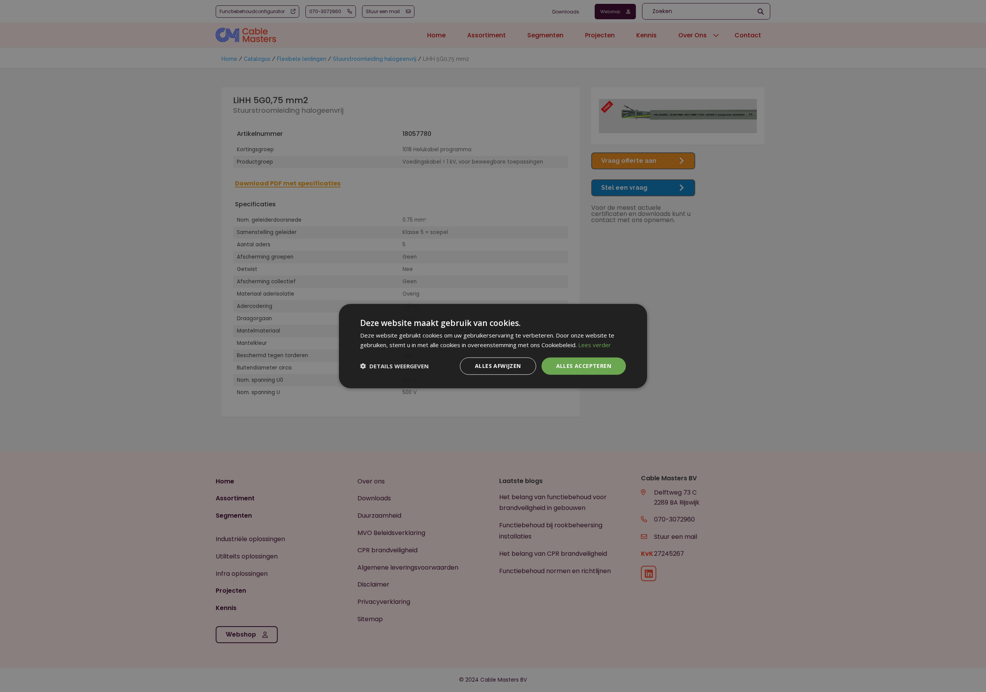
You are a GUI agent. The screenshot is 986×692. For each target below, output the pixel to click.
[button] (394, 366)
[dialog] (493, 346)
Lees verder (594, 345)
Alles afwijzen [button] (498, 365)
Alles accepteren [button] (583, 365)
